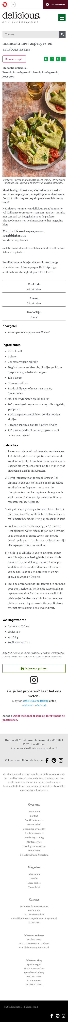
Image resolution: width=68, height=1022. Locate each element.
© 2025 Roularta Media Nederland (21, 1006)
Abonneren (34, 874)
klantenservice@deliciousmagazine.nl (34, 748)
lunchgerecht (50, 72)
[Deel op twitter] (58, 59)
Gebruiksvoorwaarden (34, 828)
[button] (55, 4)
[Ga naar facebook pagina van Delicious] (46, 760)
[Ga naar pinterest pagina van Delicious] (53, 760)
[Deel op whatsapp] (63, 59)
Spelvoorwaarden (34, 833)
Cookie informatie (34, 820)
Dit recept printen (35, 668)
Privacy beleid (34, 824)
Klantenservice (34, 841)
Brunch (7, 72)
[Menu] (62, 17)
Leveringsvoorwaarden (34, 846)
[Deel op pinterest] (46, 59)
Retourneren (34, 850)
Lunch (37, 72)
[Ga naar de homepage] (21, 15)
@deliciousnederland (36, 701)
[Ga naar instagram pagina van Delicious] (59, 760)
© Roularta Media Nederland (34, 854)
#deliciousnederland (34, 705)
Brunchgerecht (22, 72)
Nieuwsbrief (34, 887)
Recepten (8, 76)
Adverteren (34, 811)
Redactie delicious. (15, 68)
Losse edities (34, 882)
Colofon (34, 878)
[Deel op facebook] (52, 59)
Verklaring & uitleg (34, 837)
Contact (34, 815)
